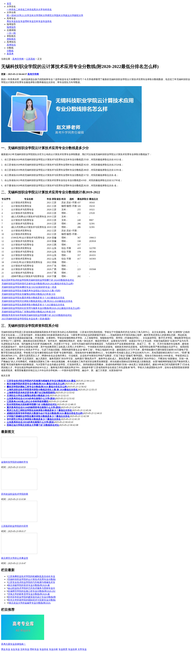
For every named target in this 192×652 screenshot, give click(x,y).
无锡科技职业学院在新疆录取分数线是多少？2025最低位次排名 (33, 304)
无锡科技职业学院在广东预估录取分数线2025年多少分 (29, 311)
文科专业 (38, 21)
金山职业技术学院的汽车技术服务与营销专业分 (31, 588)
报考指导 (11, 27)
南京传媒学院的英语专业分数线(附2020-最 (29, 585)
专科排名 (47, 9)
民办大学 (38, 9)
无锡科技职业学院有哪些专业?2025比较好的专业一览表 (29, 287)
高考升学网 (18, 59)
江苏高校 (30, 59)
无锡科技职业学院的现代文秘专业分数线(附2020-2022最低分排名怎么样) (37, 283)
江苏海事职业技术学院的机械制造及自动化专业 (31, 576)
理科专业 (29, 21)
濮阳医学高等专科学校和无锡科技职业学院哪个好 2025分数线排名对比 (37, 315)
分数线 (10, 51)
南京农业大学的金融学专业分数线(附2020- (30, 603)
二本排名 (20, 9)
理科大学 (42, 15)
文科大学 (33, 15)
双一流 (10, 15)
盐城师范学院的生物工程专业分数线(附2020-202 (31, 591)
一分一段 (11, 33)
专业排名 (47, 21)
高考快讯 (11, 45)
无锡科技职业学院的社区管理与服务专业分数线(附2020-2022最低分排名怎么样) (41, 308)
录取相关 (11, 39)
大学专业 (82, 649)
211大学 (25, 15)
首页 (9, 3)
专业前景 (62, 649)
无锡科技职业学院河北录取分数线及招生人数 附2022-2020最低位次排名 (37, 301)
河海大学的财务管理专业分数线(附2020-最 (29, 594)
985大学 (17, 15)
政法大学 (69, 15)
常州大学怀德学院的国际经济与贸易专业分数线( (32, 600)
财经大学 (78, 15)
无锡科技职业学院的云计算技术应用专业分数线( (32, 579)
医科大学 (60, 15)
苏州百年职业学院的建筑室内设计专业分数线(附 (32, 597)
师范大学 (51, 15)
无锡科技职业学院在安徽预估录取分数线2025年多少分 (29, 294)
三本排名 (29, 9)
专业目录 (72, 649)
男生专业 (11, 21)
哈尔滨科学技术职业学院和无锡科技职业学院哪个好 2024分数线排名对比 (38, 280)
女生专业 (20, 21)
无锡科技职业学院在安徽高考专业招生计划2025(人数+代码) (31, 290)
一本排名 (11, 9)
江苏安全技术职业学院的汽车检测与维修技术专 (31, 582)
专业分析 (53, 649)
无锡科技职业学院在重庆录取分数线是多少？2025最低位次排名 (33, 297)
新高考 (10, 54)
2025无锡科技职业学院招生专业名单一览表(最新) (26, 319)
